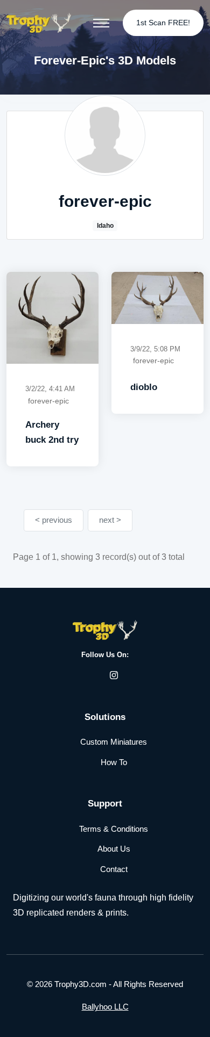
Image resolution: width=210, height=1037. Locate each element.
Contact (114, 869)
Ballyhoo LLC (105, 1006)
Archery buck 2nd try (52, 432)
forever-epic (48, 401)
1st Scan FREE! (163, 22)
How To (114, 762)
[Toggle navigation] (101, 23)
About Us (113, 848)
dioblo (143, 387)
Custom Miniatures (113, 741)
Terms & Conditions (113, 828)
